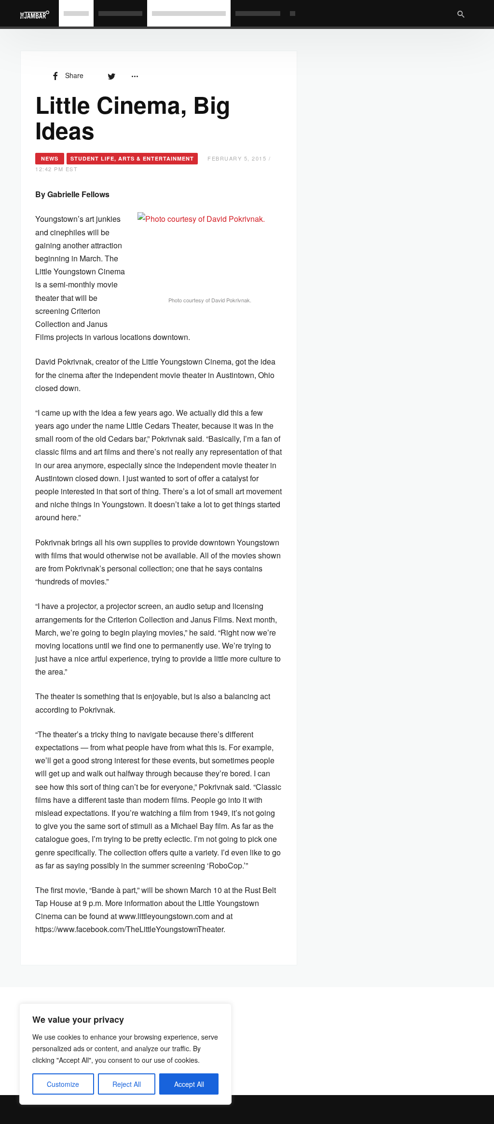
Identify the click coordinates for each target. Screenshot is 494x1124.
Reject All (126, 1084)
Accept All (189, 1084)
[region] (125, 1054)
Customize (63, 1084)
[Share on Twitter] (111, 75)
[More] (134, 75)
